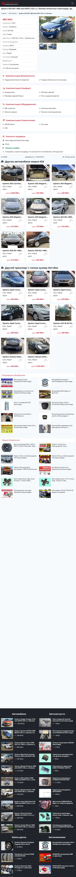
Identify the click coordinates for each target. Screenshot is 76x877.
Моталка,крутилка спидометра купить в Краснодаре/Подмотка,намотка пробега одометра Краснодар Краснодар (63, 415)
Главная (3, 13)
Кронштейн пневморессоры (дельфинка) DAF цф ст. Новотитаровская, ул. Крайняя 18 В (63, 426)
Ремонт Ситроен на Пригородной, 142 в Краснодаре (59, 445)
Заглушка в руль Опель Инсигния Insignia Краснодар (62, 403)
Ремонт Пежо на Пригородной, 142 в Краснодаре (25, 457)
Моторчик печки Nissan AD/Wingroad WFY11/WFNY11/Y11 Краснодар (25, 415)
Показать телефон (12, 148)
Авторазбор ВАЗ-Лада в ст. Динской (61, 392)
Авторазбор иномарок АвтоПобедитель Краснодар (62, 380)
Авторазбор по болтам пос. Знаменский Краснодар (24, 392)
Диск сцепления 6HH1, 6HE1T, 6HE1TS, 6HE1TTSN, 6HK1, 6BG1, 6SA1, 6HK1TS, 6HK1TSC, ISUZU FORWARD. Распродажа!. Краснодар (25, 445)
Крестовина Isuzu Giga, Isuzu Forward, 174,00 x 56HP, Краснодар (24, 480)
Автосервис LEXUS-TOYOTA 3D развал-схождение (62, 491)
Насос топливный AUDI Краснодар (22, 403)
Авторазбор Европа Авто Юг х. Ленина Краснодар (25, 426)
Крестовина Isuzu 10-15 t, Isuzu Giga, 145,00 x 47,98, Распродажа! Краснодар (63, 480)
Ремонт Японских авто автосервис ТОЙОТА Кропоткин (25, 468)
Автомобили (13, 13)
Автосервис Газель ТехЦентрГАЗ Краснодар (22, 380)
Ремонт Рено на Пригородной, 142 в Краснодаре (63, 457)
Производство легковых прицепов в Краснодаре (22, 491)
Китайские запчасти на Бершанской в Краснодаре (61, 468)
